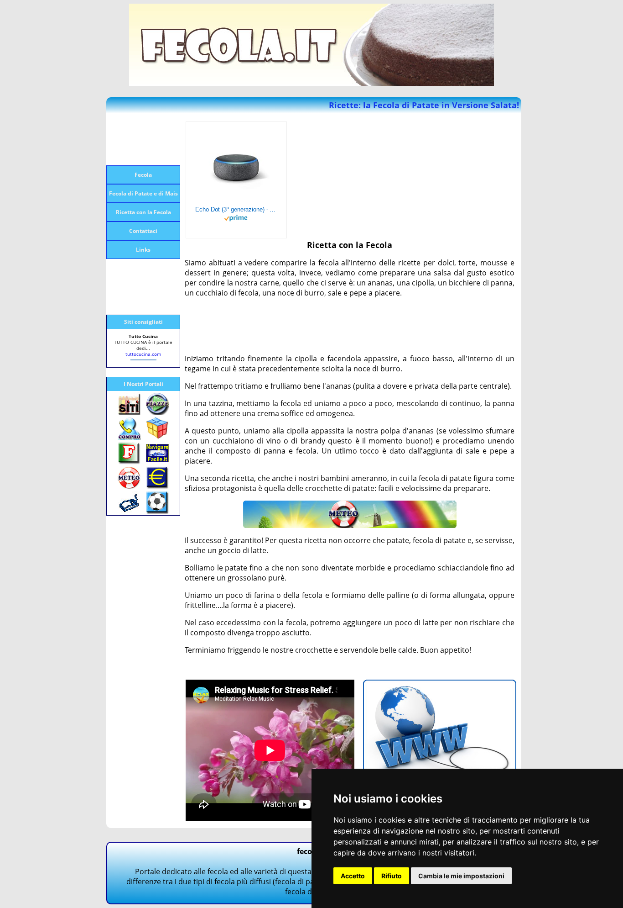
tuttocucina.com (143, 354)
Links (143, 249)
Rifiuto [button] (391, 876)
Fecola (143, 175)
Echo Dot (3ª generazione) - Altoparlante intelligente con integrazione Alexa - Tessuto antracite (236, 209)
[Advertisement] (142, 139)
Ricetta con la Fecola (143, 212)
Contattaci (143, 231)
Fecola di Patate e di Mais (143, 193)
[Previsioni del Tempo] (350, 525)
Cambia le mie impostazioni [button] (461, 876)
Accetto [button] (353, 876)
